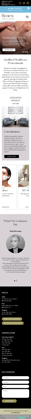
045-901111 (7, 3)
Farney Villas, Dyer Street (9, 312)
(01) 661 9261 (7, 301)
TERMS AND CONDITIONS (12, 319)
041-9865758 (11, 5)
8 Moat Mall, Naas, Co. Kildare (10, 305)
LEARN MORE (9, 50)
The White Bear (16, 413)
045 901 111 (7, 307)
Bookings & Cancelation (13, 323)
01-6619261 (9, 1)
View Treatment (15, 207)
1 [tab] (23, 52)
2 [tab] (25, 52)
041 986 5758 (8, 314)
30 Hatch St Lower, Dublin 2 (9, 299)
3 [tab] (27, 52)
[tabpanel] (15, 37)
